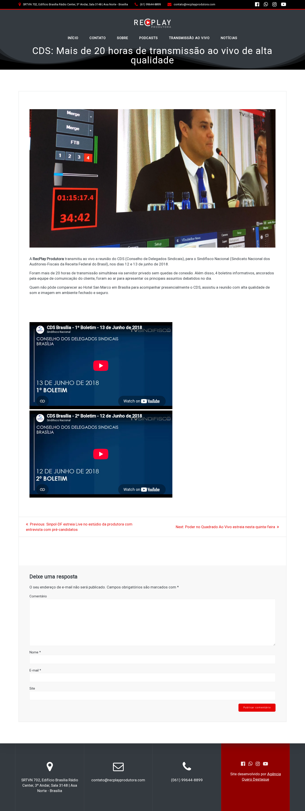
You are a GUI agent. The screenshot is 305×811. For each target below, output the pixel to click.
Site (32, 688)
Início (73, 38)
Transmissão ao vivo (189, 38)
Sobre (122, 38)
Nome (35, 652)
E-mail (35, 670)
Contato (98, 38)
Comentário (38, 596)
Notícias (229, 38)
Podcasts (148, 38)
